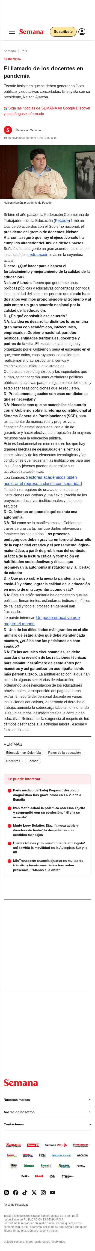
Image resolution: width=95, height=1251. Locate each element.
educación (39, 254)
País (24, 51)
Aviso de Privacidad (21, 1205)
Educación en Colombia (23, 752)
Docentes (13, 761)
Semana (10, 51)
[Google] (6, 1192)
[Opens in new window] (15, 1192)
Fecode (62, 220)
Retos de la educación (64, 752)
